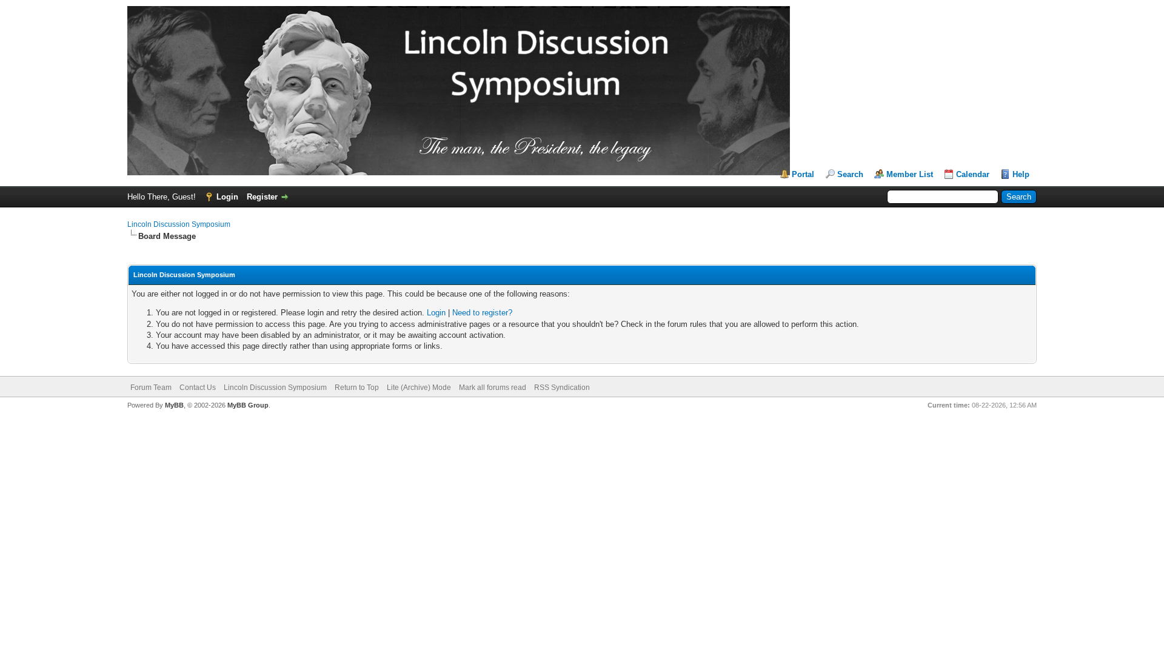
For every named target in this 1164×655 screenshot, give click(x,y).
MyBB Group (248, 405)
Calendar (972, 174)
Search (850, 174)
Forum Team (151, 387)
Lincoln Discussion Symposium (178, 224)
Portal (803, 174)
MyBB (174, 405)
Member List (909, 174)
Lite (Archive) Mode (419, 387)
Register (262, 196)
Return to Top (357, 387)
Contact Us (197, 387)
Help (1020, 174)
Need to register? (482, 312)
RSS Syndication (562, 387)
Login (227, 196)
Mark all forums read (492, 387)
